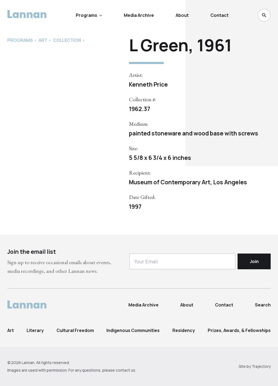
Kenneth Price (148, 84)
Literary (35, 330)
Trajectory (261, 366)
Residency (183, 330)
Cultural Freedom (75, 330)
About (182, 15)
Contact (219, 15)
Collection (67, 40)
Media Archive (139, 15)
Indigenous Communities (133, 330)
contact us (125, 370)
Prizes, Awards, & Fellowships (239, 330)
